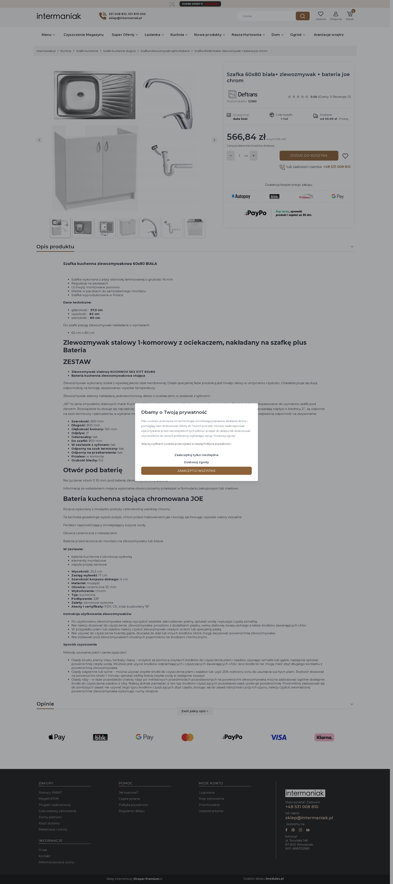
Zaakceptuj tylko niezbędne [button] (196, 455)
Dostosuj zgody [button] (196, 462)
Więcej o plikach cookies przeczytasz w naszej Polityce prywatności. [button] (186, 443)
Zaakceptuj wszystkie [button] (196, 470)
